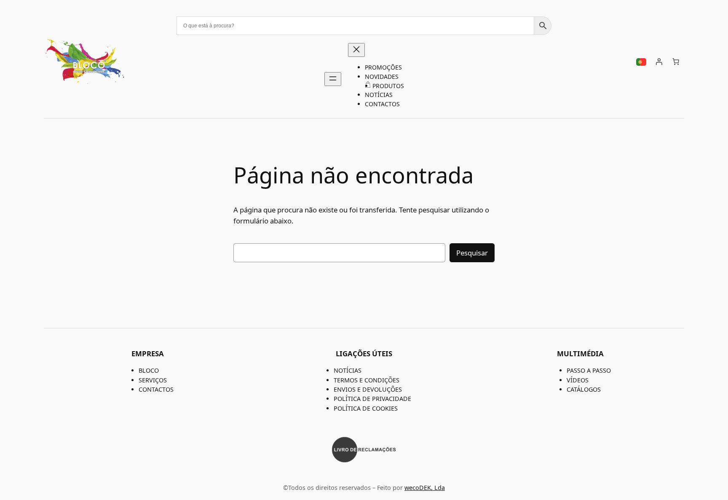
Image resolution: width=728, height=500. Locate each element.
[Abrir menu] (332, 79)
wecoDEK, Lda (424, 488)
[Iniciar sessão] (658, 61)
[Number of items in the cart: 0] (675, 61)
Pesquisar (472, 253)
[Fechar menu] (356, 50)
